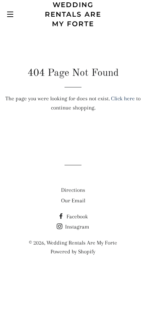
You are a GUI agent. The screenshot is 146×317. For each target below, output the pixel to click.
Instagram (76, 226)
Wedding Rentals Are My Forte (73, 14)
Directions (73, 190)
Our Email (73, 200)
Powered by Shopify (73, 251)
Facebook (76, 216)
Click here (123, 98)
